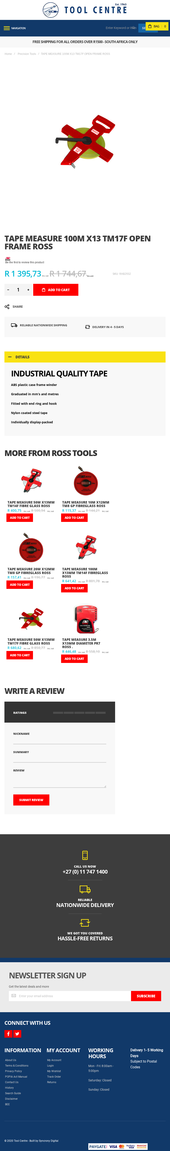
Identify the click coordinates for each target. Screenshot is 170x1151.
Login (50, 1065)
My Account (54, 1060)
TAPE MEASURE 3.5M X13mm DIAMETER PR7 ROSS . (81, 643)
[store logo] (84, 10)
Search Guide (13, 1093)
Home (8, 53)
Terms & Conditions (16, 1065)
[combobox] (121, 28)
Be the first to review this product (24, 262)
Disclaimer (11, 1098)
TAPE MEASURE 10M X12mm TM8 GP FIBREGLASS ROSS (85, 504)
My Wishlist (54, 1071)
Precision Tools (27, 53)
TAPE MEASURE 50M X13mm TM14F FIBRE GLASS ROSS (31, 504)
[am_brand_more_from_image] (31, 482)
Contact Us (11, 1082)
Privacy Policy (13, 1071)
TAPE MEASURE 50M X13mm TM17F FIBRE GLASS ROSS (31, 641)
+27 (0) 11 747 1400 (85, 871)
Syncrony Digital (48, 1140)
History (9, 1087)
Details (22, 357)
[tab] (85, 357)
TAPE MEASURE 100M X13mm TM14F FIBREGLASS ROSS (85, 572)
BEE (7, 1104)
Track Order (54, 1076)
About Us (10, 1060)
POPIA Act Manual (16, 1076)
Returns (51, 1082)
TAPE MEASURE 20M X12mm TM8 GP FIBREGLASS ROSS (31, 571)
